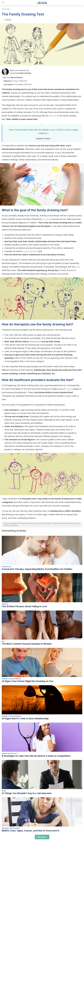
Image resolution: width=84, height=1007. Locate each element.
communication (31, 251)
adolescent (35, 341)
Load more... (42, 837)
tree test (52, 116)
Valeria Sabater (25, 73)
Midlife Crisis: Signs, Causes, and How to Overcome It (30, 830)
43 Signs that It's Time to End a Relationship (25, 718)
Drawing (47, 219)
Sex (3, 641)
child (77, 267)
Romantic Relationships (11, 679)
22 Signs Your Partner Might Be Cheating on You (27, 681)
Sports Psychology (9, 753)
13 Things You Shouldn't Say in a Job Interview (27, 793)
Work (4, 791)
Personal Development (11, 828)
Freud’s (69, 389)
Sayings (5, 604)
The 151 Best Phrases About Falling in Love (24, 606)
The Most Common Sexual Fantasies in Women (27, 643)
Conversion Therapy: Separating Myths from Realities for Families (37, 569)
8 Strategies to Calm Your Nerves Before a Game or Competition (36, 756)
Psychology (6, 9)
